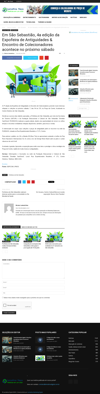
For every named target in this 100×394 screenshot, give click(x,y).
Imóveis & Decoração (60, 17)
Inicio (3, 27)
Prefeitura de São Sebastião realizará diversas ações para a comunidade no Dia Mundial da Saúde (15, 194)
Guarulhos (72, 358)
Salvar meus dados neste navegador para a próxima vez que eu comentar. (27, 297)
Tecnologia (30, 22)
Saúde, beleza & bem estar (13, 22)
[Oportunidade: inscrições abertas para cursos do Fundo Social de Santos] (75, 124)
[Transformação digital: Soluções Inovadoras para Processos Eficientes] (73, 73)
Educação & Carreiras (12, 17)
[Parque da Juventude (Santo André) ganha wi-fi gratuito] (75, 141)
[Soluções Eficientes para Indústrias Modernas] (73, 91)
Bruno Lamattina (9, 53)
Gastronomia (44, 17)
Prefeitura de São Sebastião (16, 175)
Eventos (4, 164)
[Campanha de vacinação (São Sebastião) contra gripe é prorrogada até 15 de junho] (33, 236)
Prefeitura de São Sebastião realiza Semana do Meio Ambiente (10, 245)
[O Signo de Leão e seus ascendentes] (40, 340)
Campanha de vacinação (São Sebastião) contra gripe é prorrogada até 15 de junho (32, 245)
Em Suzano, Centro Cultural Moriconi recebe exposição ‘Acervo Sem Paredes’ (50, 193)
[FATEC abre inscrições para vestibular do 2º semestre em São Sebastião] (55, 236)
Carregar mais (83, 108)
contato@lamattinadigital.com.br (49, 384)
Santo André (88, 127)
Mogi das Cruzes (74, 361)
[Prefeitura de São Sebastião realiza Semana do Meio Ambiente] (12, 236)
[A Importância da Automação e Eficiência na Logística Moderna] (73, 82)
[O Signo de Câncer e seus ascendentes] (40, 349)
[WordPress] (96, 1)
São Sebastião (22, 27)
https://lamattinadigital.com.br (22, 208)
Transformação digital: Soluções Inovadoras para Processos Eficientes (89, 72)
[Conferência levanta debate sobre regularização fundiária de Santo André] (91, 124)
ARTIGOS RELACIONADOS (11, 227)
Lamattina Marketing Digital (35, 392)
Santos (71, 127)
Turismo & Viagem (44, 22)
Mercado (83, 17)
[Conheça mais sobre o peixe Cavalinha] (40, 358)
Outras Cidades (11, 27)
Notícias (74, 17)
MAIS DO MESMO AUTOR (29, 227)
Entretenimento (29, 17)
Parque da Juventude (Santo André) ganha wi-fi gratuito (75, 148)
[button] (95, 19)
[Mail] (93, 1)
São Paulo (72, 353)
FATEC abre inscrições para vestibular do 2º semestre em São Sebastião (53, 245)
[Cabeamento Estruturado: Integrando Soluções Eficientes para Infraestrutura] (73, 101)
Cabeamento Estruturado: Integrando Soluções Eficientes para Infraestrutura (88, 100)
